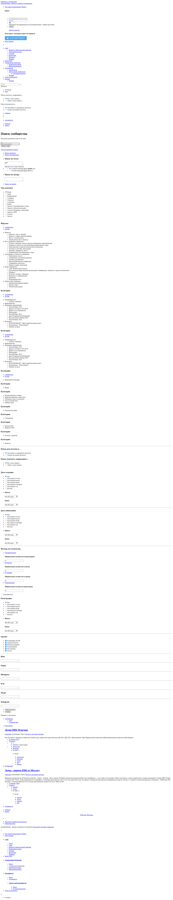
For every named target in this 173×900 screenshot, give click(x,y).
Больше (11, 59)
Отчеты (10, 214)
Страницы (10, 202)
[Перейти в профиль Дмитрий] (9, 766)
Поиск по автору (10, 184)
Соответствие (13, 722)
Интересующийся (13, 645)
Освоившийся (12, 647)
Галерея (11, 53)
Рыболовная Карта (15, 66)
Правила (12, 57)
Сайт (6, 48)
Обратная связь (10, 823)
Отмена (8, 712)
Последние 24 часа (13, 478)
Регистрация (9, 41)
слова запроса (13, 99)
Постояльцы (11, 649)
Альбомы (10, 198)
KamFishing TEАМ (13, 641)
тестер (9, 651)
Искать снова (6, 146)
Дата (10, 720)
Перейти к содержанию (9, 2)
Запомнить (12, 24)
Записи (9, 216)
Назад (11, 843)
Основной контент (19, 73)
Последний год (12, 486)
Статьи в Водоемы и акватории (18, 210)
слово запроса (14, 101)
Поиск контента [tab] (10, 153)
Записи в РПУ (12, 212)
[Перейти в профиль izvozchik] (9, 726)
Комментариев (10, 553)
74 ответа (12, 741)
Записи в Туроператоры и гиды (18, 206)
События (10, 200)
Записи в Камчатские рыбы (16, 208)
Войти (11, 26)
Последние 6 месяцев (14, 484)
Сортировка (9, 719)
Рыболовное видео (15, 52)
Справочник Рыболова (12, 63)
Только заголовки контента (16, 110)
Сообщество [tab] (9, 227)
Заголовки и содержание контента (19, 108)
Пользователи (8, 594)
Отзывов (8, 573)
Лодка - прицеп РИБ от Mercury (22, 770)
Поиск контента (10, 709)
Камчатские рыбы (15, 64)
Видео (9, 204)
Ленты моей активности (17, 72)
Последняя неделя (13, 480)
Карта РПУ (8, 61)
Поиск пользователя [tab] (12, 155)
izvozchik (8, 734)
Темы (9, 194)
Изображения (12, 196)
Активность (9, 68)
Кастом (9, 488)
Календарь (12, 55)
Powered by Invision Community (43, 827)
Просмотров (9, 583)
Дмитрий (8, 774)
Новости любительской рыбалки (20, 50)
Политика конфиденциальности (16, 822)
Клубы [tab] (7, 229)
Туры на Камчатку (11, 77)
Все (8, 476)
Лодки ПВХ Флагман (16, 730)
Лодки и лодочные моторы (34, 734)
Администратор (12, 643)
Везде (9, 90)
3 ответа (11, 785)
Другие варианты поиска (9, 149)
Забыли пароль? (14, 30)
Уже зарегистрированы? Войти (16, 7)
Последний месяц (13, 482)
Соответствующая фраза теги (23, 169)
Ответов (8, 563)
